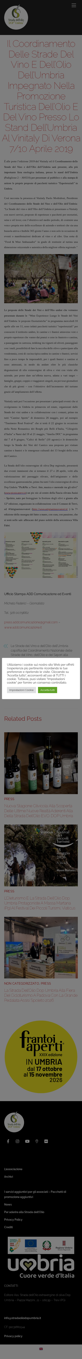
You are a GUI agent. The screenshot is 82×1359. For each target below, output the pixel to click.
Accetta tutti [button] (47, 690)
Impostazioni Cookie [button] (21, 690)
